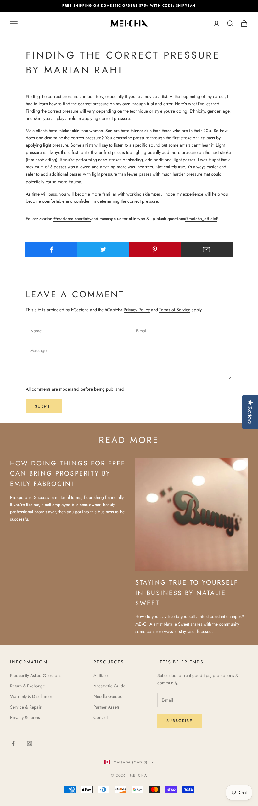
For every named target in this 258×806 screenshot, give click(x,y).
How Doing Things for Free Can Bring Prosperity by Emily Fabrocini (68, 473)
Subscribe (179, 721)
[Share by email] (206, 249)
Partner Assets (106, 707)
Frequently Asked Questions (35, 675)
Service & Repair (26, 707)
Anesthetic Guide (109, 686)
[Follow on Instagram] (29, 743)
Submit (44, 406)
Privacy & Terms (25, 717)
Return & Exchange (27, 686)
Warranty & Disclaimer (31, 696)
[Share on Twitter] (103, 249)
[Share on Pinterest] (155, 249)
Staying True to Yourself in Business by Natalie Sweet (186, 593)
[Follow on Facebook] (13, 743)
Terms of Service (174, 310)
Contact (100, 717)
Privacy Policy (137, 310)
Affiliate (100, 675)
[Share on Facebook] (51, 249)
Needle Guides (107, 696)
